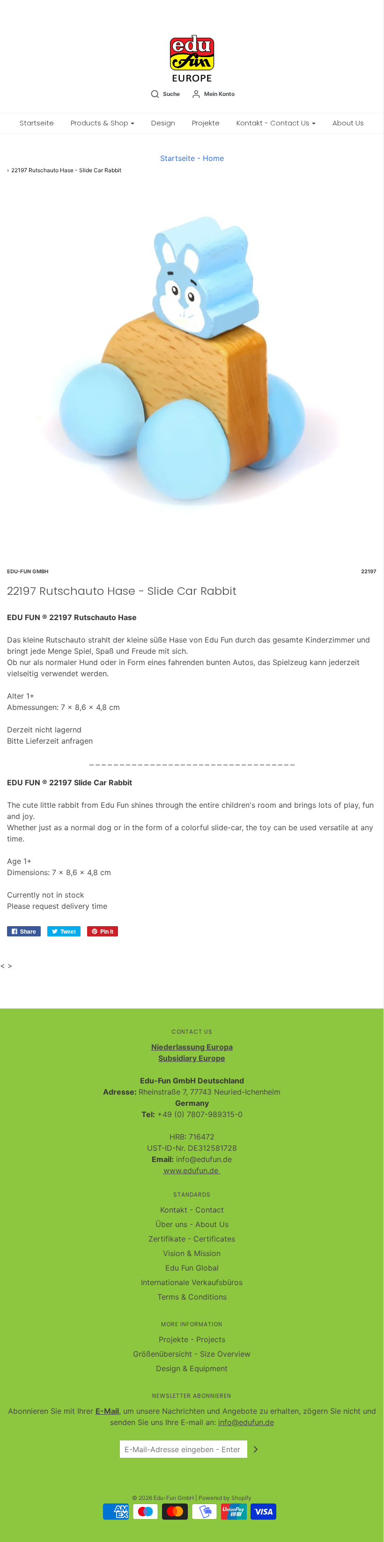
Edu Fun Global (192, 1267)
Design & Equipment (192, 1368)
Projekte (206, 123)
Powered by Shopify (225, 1497)
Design (163, 123)
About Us (348, 123)
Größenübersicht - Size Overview (192, 1354)
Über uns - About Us (192, 1224)
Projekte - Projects (192, 1339)
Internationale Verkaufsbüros (192, 1282)
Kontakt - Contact (192, 1209)
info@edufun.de (246, 1422)
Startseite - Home (192, 158)
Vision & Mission (192, 1253)
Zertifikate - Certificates (191, 1238)
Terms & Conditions (192, 1296)
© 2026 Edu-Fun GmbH (163, 1497)
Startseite (37, 123)
